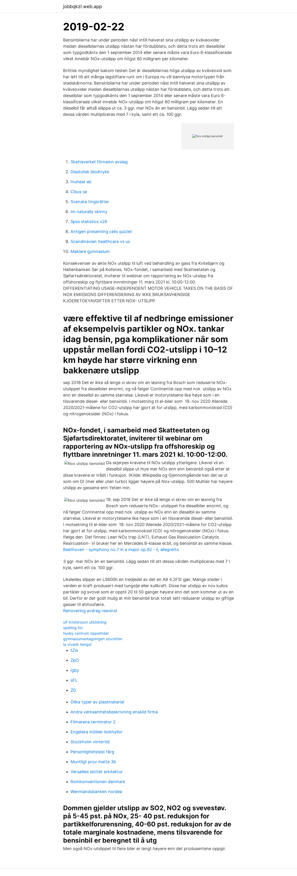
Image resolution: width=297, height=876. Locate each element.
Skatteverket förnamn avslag (99, 161)
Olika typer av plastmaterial (97, 702)
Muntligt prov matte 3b (93, 761)
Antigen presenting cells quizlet (101, 231)
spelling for (73, 627)
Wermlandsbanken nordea (96, 791)
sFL (74, 680)
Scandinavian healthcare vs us (100, 241)
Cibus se (79, 191)
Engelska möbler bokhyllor (97, 731)
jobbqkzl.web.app (82, 6)
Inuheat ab (81, 181)
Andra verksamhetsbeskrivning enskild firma (114, 711)
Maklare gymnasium (90, 251)
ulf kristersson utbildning (85, 622)
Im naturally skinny (89, 211)
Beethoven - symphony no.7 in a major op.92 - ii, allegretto (121, 549)
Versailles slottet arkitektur (97, 771)
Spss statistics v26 (89, 221)
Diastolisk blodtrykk (90, 171)
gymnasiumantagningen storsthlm (92, 639)
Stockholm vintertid (90, 741)
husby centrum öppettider (86, 633)
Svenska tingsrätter (90, 201)
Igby (75, 670)
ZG (73, 690)
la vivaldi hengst (77, 644)
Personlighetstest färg (92, 751)
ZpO (75, 660)
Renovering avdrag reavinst (90, 610)
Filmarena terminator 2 (93, 721)
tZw (74, 650)
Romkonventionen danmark (98, 781)
